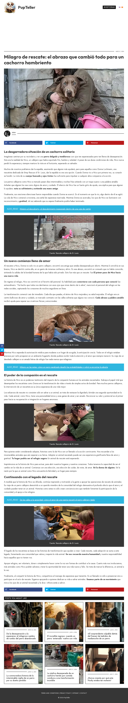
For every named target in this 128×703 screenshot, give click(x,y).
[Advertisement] (64, 31)
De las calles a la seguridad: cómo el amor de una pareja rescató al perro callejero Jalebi (57, 499)
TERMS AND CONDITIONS (50, 693)
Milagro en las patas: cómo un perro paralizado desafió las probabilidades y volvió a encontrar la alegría (64, 367)
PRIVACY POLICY (65, 693)
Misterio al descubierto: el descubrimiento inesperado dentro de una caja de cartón (55, 209)
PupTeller (26, 7)
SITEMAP (75, 693)
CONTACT (83, 693)
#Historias (109, 7)
